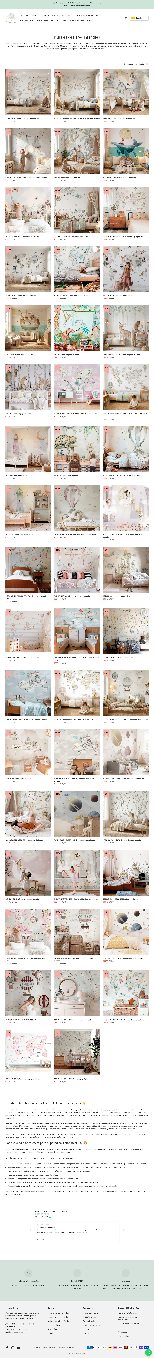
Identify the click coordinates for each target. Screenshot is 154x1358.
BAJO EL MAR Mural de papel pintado (117, 596)
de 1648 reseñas (41, 1217)
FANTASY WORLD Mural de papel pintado (119, 658)
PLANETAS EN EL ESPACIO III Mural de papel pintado (123, 778)
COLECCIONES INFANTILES (30, 16)
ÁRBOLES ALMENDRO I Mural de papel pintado (72, 1079)
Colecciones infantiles (126, 1328)
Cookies (44, 1348)
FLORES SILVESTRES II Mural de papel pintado (23, 236)
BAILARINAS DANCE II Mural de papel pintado (23, 658)
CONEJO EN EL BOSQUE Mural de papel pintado (121, 899)
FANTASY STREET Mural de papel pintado (119, 118)
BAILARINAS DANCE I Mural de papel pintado (72, 596)
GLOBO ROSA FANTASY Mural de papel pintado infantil (75, 534)
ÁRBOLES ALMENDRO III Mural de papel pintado (122, 840)
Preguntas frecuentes (91, 1313)
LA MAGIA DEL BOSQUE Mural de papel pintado (24, 840)
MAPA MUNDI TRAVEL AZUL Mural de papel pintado (123, 1020)
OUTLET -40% (25, 20)
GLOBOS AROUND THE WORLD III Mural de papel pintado (125, 719)
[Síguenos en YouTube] (18, 1347)
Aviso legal (53, 1348)
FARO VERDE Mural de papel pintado (20, 534)
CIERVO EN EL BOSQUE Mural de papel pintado (121, 355)
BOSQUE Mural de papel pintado (18, 414)
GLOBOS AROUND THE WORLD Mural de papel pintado (27, 1020)
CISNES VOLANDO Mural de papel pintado (22, 899)
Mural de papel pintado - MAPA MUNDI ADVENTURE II (75, 719)
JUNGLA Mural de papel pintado (66, 355)
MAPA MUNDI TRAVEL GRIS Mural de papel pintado (123, 236)
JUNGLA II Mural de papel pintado (67, 177)
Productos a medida (90, 1317)
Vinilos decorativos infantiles (59, 1321)
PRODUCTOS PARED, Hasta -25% (56, 16)
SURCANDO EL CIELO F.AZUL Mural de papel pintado (26, 719)
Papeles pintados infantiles (58, 1317)
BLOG (64, 20)
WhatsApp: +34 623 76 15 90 (16, 1329)
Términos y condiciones (66, 1348)
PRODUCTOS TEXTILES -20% (86, 16)
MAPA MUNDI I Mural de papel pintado (20, 295)
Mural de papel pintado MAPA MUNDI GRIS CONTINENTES (77, 118)
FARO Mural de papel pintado (17, 475)
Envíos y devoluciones (91, 1325)
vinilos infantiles (101, 49)
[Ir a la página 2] (83, 1089)
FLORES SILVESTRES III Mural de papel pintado (72, 236)
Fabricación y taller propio (128, 1313)
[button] (31, 1229)
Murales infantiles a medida (58, 1313)
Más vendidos (123, 1336)
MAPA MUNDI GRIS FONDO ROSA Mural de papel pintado (76, 414)
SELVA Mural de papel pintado (66, 475)
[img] (78, 1214)
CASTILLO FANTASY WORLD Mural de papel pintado (26, 177)
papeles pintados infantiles (83, 49)
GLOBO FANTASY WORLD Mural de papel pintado (122, 475)
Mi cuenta (86, 1333)
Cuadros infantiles (55, 1325)
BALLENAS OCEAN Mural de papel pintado (119, 177)
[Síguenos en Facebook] (6, 1347)
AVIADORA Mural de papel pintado (19, 778)
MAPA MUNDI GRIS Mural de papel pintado (22, 118)
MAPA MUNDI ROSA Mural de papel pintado (22, 1079)
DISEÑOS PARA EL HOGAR (80, 20)
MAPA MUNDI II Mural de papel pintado (118, 295)
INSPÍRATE (55, 20)
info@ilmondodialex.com (14, 1332)
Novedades (122, 1332)
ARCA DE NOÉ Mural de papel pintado (20, 355)
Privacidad (36, 1348)
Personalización (89, 1321)
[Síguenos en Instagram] (12, 1347)
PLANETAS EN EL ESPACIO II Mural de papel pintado (74, 840)
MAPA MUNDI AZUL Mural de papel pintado (71, 295)
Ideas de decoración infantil (128, 1324)
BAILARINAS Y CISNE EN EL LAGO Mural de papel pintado (76, 899)
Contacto (86, 1329)
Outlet (50, 1333)
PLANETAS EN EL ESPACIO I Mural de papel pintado (123, 958)
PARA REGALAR (42, 20)
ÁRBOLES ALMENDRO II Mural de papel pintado (73, 1020)
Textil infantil (53, 1329)
